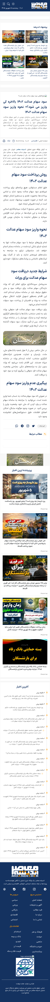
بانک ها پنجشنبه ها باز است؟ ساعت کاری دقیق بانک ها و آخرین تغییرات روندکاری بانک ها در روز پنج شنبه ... (24, 697)
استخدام (17, 931)
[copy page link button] (8, 140)
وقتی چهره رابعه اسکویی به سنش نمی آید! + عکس (24, 808)
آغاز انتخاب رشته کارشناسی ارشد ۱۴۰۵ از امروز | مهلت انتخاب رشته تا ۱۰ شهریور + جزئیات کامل (23, 786)
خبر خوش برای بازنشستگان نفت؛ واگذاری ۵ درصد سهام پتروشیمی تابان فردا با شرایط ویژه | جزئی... (13, 47)
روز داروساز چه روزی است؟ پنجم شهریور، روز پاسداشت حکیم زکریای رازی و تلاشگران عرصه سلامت (37, 49)
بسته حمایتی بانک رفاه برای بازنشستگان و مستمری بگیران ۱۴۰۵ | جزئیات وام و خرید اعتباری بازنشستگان (25, 668)
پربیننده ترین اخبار (22, 470)
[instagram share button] (28, 426)
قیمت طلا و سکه (14, 951)
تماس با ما (37, 919)
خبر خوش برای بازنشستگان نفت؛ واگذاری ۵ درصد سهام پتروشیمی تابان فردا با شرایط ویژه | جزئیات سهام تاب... (24, 720)
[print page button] (4, 140)
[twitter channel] (45, 889)
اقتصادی (34, 141)
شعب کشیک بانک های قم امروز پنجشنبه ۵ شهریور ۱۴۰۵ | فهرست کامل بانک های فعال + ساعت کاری (24, 797)
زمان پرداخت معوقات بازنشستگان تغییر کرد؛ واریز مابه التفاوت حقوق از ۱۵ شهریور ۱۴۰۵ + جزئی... (13, 74)
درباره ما (38, 914)
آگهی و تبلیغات (36, 905)
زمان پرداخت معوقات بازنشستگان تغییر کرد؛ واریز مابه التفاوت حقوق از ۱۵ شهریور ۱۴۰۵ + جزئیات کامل (25, 628)
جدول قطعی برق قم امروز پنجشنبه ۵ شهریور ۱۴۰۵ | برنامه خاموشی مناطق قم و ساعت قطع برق (23, 818)
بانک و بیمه (16, 936)
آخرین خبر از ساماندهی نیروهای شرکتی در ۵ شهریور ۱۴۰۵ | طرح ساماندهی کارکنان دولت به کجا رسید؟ (24, 852)
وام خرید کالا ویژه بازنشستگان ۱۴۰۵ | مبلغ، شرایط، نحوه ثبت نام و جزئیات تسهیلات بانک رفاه (24, 840)
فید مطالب (37, 909)
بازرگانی (15, 909)
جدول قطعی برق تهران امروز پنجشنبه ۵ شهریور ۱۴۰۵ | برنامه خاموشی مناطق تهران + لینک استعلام (24, 829)
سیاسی (15, 900)
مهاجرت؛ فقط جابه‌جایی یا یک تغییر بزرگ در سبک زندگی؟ (24, 753)
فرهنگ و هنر (37, 931)
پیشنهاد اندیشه (40, 27)
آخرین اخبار (22, 687)
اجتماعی (14, 919)
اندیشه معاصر (21, 149)
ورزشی (15, 905)
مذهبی (39, 941)
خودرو (18, 941)
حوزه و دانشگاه (36, 946)
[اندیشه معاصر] (39, 5)
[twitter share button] (33, 426)
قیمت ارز (17, 946)
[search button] (8, 4)
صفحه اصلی (43, 141)
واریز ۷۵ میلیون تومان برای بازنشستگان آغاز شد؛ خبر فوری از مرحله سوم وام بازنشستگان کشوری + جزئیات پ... (24, 743)
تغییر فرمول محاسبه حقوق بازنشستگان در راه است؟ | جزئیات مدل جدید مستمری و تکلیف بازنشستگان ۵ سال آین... (22, 731)
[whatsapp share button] (16, 426)
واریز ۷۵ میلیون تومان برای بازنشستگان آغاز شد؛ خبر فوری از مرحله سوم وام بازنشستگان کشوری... (37, 74)
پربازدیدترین (37, 951)
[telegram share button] (22, 426)
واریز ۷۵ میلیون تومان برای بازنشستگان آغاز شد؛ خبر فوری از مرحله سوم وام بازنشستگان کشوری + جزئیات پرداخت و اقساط (25, 586)
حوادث (39, 936)
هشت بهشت (20, 984)
